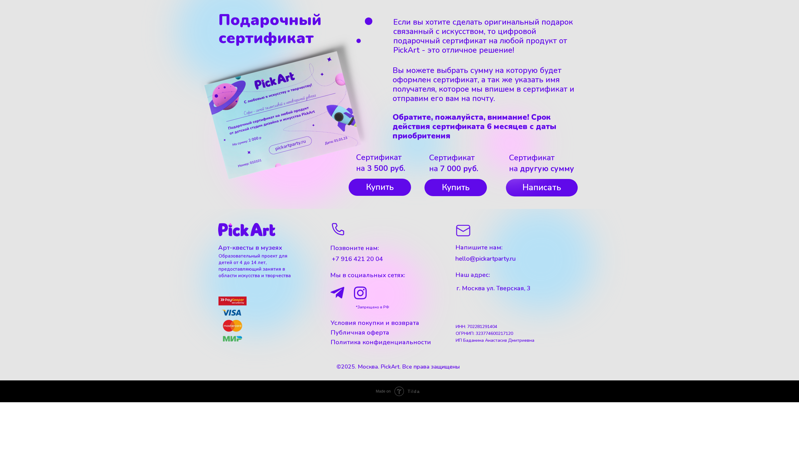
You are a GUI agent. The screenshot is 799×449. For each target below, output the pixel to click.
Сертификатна (453, 163)
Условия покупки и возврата (375, 323)
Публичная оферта (360, 332)
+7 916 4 (344, 259)
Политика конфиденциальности (381, 342)
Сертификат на (380, 163)
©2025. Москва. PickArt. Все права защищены (398, 366)
